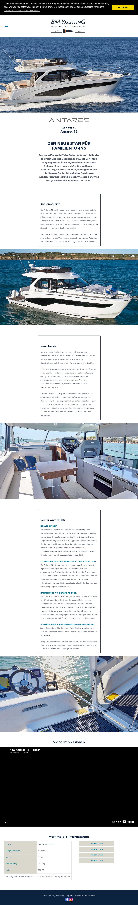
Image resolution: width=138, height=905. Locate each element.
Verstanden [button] (123, 7)
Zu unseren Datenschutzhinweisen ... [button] (22, 10)
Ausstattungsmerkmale (97, 843)
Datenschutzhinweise (86, 896)
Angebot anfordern (97, 849)
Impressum (71, 896)
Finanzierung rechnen (97, 855)
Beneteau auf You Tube (97, 861)
